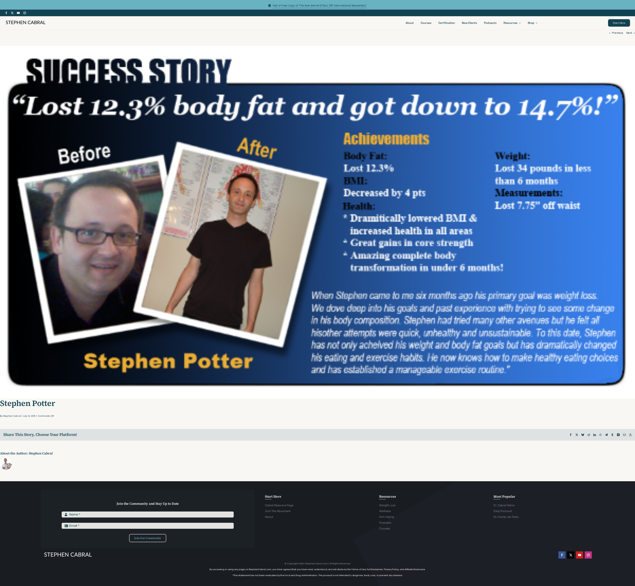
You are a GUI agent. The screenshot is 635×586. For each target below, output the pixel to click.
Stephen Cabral (12, 416)
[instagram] (24, 13)
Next (629, 33)
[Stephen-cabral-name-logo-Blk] (25, 21)
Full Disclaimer (375, 569)
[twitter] (12, 13)
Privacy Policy (391, 569)
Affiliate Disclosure (415, 569)
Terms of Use (358, 569)
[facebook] (6, 13)
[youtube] (18, 13)
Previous (617, 33)
